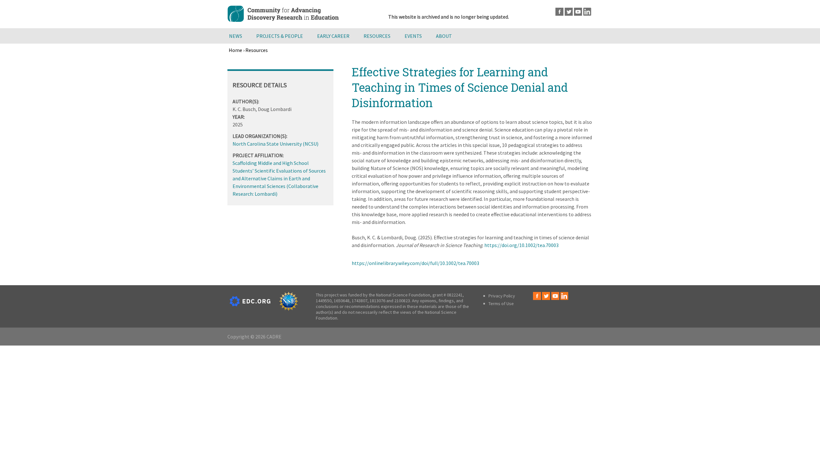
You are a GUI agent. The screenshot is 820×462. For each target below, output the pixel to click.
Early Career (333, 36)
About (444, 36)
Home (235, 50)
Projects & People (279, 36)
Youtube (578, 12)
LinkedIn (587, 12)
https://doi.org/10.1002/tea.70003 (521, 245)
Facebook (559, 12)
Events (413, 36)
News (235, 36)
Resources (377, 36)
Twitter (569, 12)
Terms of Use (501, 303)
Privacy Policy (501, 296)
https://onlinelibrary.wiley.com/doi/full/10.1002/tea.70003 (415, 263)
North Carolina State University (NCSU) (275, 144)
